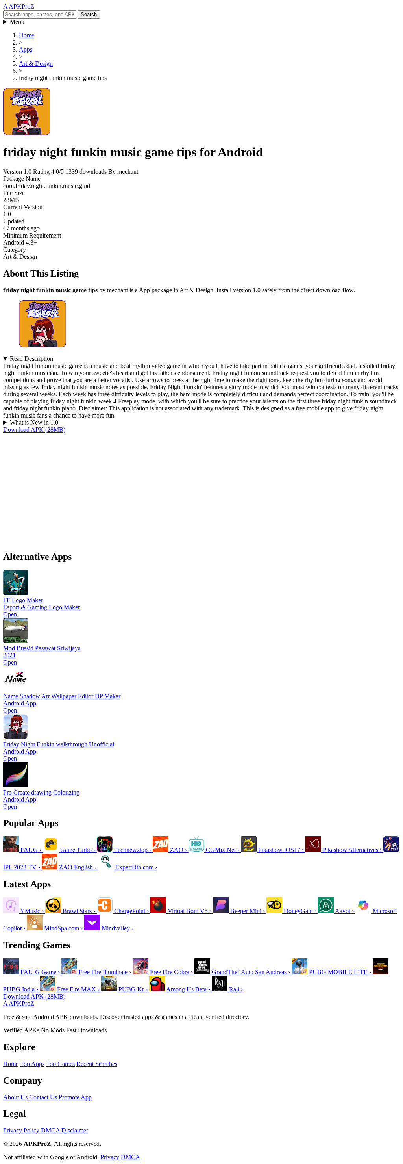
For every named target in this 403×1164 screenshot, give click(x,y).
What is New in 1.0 (34, 422)
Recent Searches (96, 1063)
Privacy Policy (21, 1130)
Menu (17, 22)
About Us (15, 1097)
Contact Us (43, 1097)
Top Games (60, 1063)
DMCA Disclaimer (64, 1130)
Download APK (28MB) (34, 429)
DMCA (130, 1157)
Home (10, 1063)
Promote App (75, 1097)
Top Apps (32, 1063)
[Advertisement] (201, 488)
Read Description (31, 358)
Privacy (109, 1157)
